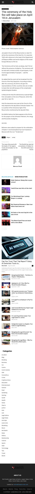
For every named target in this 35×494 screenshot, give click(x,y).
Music (3, 428)
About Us (5, 489)
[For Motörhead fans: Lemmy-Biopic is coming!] (6, 198)
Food (3, 390)
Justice (3, 408)
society (13, 137)
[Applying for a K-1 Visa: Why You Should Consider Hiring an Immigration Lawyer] (6, 285)
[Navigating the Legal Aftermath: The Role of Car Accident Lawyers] (6, 334)
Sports (3, 443)
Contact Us (29, 489)
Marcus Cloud (6, 20)
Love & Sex (5, 423)
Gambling (4, 392)
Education (4, 382)
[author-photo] (17, 164)
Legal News (5, 418)
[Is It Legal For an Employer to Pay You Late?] (6, 302)
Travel (3, 453)
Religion (8, 137)
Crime (3, 377)
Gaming (4, 395)
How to (4, 405)
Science (4, 440)
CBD (3, 372)
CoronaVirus (5, 375)
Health (3, 400)
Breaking (4, 360)
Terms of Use (22, 489)
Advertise (11, 489)
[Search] (32, 2)
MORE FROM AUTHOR (21, 177)
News (3, 433)
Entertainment (9, 6)
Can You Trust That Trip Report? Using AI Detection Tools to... (17, 262)
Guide (3, 397)
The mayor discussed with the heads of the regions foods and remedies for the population (9, 147)
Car (3, 365)
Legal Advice (5, 415)
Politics (4, 435)
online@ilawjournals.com (21, 484)
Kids (3, 410)
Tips (3, 450)
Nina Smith (4, 265)
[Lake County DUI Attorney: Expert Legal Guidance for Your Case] (6, 310)
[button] (3, 2)
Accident (4, 355)
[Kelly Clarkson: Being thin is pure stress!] (6, 182)
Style (3, 445)
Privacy (16, 489)
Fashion (4, 387)
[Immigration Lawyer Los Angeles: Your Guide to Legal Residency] (6, 326)
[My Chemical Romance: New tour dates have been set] (6, 206)
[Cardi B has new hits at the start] (6, 190)
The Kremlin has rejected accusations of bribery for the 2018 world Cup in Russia (25, 147)
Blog (3, 357)
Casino (4, 367)
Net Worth (5, 430)
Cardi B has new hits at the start (21, 188)
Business (4, 362)
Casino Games (6, 370)
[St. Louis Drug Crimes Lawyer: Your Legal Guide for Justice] (6, 318)
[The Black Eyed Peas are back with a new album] (6, 222)
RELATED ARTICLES (7, 177)
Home (3, 6)
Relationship (5, 438)
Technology (5, 448)
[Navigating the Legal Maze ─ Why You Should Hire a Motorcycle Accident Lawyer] (6, 342)
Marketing (4, 425)
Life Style (4, 420)
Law (3, 413)
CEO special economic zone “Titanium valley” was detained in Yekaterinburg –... (22, 293)
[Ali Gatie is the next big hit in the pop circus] (6, 214)
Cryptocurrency (6, 380)
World (3, 455)
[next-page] (5, 229)
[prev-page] (3, 229)
